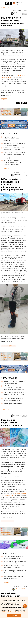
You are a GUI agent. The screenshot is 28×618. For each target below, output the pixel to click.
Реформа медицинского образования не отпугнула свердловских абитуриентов (13, 162)
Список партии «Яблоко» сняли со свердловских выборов (15, 562)
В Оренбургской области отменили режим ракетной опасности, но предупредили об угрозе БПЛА (15, 387)
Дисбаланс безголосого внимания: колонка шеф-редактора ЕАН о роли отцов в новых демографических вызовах (15, 155)
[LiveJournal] (26, 103)
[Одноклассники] (19, 103)
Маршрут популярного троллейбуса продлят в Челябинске (11, 138)
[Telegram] (21, 103)
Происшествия (5, 345)
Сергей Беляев (20, 588)
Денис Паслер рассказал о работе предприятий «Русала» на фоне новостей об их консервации (15, 394)
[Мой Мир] (24, 103)
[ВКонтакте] (17, 103)
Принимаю (14, 615)
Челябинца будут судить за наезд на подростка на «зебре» (14, 148)
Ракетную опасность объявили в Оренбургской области (14, 144)
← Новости (5, 7)
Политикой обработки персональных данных (13, 611)
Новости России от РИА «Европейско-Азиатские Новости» (10, 3)
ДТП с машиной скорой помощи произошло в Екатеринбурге (14, 399)
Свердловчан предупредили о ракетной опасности (13, 404)
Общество (4, 99)
